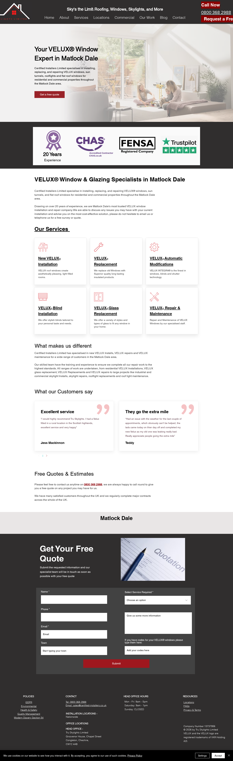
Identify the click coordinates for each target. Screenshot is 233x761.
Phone (44, 609)
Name (44, 591)
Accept (218, 755)
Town (44, 643)
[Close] (229, 755)
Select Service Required (138, 592)
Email (44, 626)
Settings (202, 755)
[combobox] (74, 650)
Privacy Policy (134, 755)
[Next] (46, 455)
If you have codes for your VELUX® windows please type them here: (154, 641)
